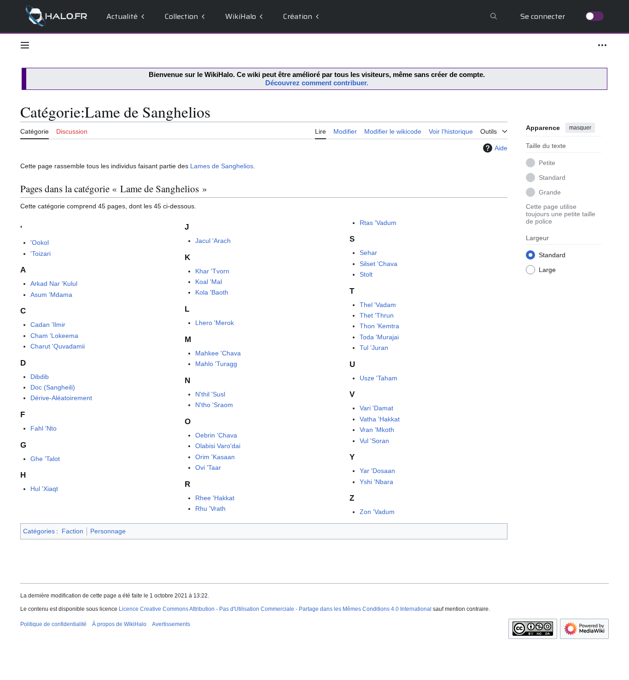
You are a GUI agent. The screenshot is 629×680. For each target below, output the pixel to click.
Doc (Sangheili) (52, 387)
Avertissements (171, 624)
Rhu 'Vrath (210, 508)
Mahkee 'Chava (218, 353)
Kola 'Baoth (211, 292)
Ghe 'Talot (45, 458)
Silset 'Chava (378, 263)
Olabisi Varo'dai (217, 445)
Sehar (368, 252)
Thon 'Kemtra (379, 326)
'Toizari (40, 253)
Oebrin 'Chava (216, 435)
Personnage (108, 531)
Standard (552, 177)
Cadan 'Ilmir (47, 324)
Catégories (39, 531)
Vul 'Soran (374, 440)
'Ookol (39, 242)
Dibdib (39, 376)
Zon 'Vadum (377, 511)
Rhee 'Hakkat (214, 498)
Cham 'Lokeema (54, 335)
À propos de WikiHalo (119, 624)
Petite (547, 162)
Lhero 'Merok (214, 322)
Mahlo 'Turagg (216, 363)
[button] (24, 45)
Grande (550, 191)
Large (547, 269)
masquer (580, 127)
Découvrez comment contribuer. (316, 83)
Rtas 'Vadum (378, 222)
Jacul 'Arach (213, 240)
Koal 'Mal (208, 281)
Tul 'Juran (374, 347)
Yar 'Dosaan (377, 470)
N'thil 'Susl (210, 394)
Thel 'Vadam (378, 304)
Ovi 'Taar (208, 467)
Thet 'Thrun (377, 315)
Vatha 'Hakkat (380, 419)
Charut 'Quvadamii (57, 346)
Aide (501, 148)
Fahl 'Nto (43, 428)
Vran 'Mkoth (377, 429)
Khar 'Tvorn (212, 271)
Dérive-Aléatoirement (61, 398)
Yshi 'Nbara (376, 481)
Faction (72, 531)
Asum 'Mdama (51, 294)
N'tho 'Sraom (214, 404)
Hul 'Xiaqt (44, 488)
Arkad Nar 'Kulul (53, 283)
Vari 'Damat (376, 408)
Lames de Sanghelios (221, 166)
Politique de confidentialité (53, 624)
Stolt (366, 274)
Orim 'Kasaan (215, 457)
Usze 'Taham (378, 378)
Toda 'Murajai (379, 337)
